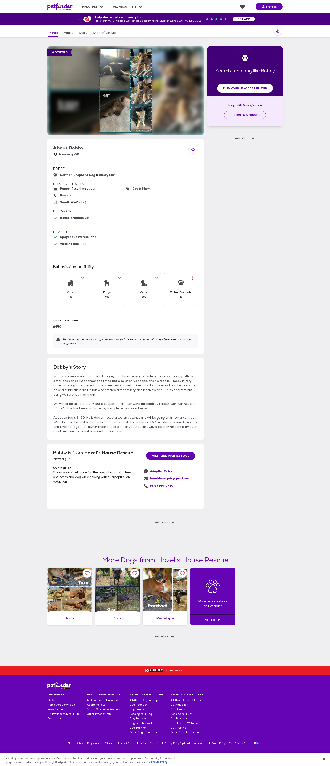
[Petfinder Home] (60, 6)
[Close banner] (78, 19)
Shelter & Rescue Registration (84, 743)
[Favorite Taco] (87, 573)
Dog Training (138, 727)
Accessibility (201, 743)
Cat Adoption (179, 704)
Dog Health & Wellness (144, 723)
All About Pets (125, 6)
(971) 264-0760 (161, 485)
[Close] (324, 759)
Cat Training (178, 727)
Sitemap (109, 743)
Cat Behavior (179, 718)
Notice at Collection (150, 743)
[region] (165, 759)
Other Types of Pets (99, 714)
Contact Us (54, 718)
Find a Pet (89, 6)
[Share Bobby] (278, 31)
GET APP (243, 19)
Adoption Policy (161, 471)
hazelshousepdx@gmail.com (169, 478)
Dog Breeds (137, 709)
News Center (55, 709)
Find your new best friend (245, 88)
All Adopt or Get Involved (102, 700)
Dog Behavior (138, 718)
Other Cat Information (185, 732)
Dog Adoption (139, 704)
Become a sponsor (245, 115)
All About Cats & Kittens (186, 700)
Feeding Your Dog (141, 714)
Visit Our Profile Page (170, 456)
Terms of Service (127, 743)
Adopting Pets (96, 704)
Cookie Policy (219, 743)
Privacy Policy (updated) (177, 743)
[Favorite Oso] (135, 573)
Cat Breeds (178, 709)
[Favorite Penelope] (182, 573)
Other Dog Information (144, 732)
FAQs (50, 700)
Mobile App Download (61, 704)
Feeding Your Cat (181, 714)
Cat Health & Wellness (184, 723)
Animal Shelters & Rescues (103, 709)
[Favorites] (242, 6)
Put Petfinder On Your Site (63, 714)
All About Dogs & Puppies (145, 700)
